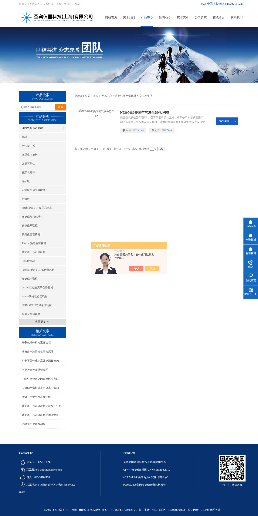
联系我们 (237, 17)
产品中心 (147, 17)
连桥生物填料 (30, 154)
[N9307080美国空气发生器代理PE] (97, 124)
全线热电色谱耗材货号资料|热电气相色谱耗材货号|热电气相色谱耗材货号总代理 (147, 462)
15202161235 (235, 3)
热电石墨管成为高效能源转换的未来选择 (44, 360)
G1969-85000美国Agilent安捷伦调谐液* (145, 477)
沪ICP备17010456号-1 (125, 509)
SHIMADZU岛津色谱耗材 (37, 305)
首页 (95, 95)
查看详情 (224, 121)
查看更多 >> (42, 321)
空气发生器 (28, 145)
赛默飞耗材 (28, 172)
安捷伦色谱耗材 (31, 234)
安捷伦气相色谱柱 (32, 216)
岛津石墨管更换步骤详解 (36, 397)
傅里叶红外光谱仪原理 (35, 369)
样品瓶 (26, 181)
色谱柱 (26, 199)
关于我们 (129, 17)
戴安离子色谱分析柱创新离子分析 (41, 406)
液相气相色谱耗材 (32, 128)
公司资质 (201, 17)
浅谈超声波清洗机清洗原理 (37, 351)
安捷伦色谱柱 (30, 278)
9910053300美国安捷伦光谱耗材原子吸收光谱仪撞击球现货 (147, 484)
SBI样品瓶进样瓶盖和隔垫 (37, 207)
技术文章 (183, 17)
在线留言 (219, 17)
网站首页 (111, 17)
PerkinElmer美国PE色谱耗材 (38, 269)
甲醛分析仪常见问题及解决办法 (40, 378)
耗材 (24, 137)
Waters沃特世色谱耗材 (34, 296)
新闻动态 (165, 17)
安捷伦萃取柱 (30, 225)
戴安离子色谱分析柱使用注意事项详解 (44, 415)
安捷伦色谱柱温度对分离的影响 (41, 387)
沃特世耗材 (28, 261)
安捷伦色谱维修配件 (34, 190)
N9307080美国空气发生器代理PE (144, 112)
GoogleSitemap (176, 509)
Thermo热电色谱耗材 (34, 243)
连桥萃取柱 (28, 163)
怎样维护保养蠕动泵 (34, 424)
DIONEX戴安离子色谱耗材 (37, 287)
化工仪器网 (158, 509)
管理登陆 (215, 509)
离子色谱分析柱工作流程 (36, 342)
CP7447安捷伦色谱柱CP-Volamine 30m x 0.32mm (147, 469)
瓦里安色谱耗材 (31, 314)
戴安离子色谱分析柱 (34, 252)
